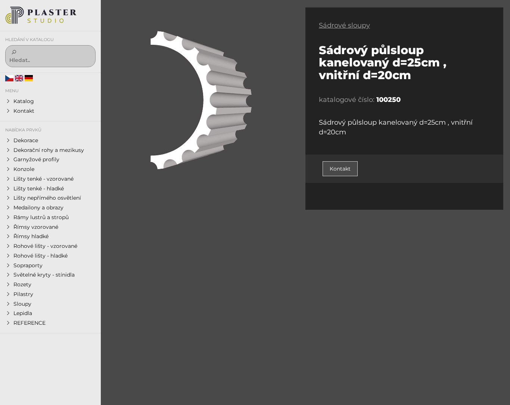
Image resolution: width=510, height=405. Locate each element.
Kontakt (340, 168)
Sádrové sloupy (344, 25)
